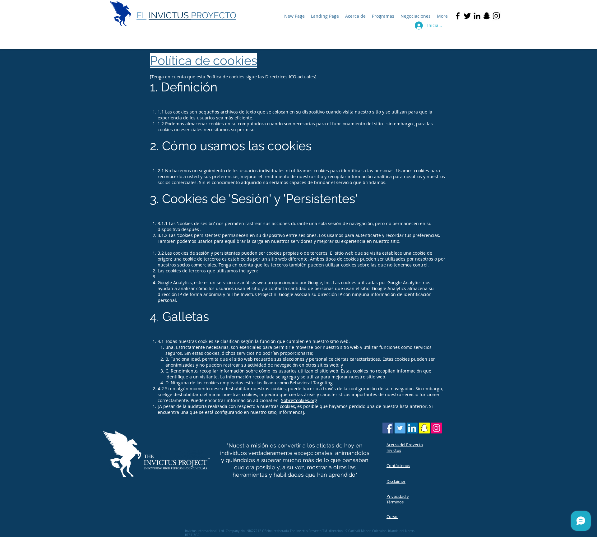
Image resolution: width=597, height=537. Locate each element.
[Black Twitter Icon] (467, 16)
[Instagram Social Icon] (436, 428)
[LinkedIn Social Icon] (412, 428)
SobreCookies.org (299, 400)
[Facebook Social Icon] (387, 428)
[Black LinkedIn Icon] (477, 16)
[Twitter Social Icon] (400, 428)
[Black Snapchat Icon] (486, 16)
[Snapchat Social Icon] (424, 428)
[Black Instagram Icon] (496, 16)
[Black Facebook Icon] (457, 16)
